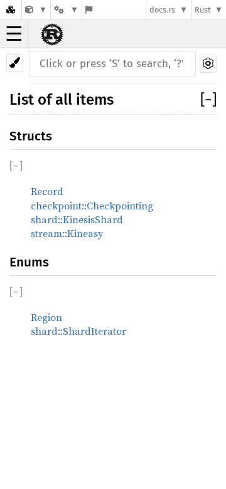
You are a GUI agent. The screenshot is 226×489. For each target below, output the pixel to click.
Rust (203, 9)
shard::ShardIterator (78, 331)
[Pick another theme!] (14, 63)
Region (46, 317)
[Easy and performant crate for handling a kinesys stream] (36, 9)
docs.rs (162, 9)
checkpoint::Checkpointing (92, 206)
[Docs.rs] (10, 9)
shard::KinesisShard (77, 219)
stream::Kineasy (67, 233)
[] (208, 99)
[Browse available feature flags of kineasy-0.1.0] (88, 9)
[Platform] (66, 9)
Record (47, 191)
